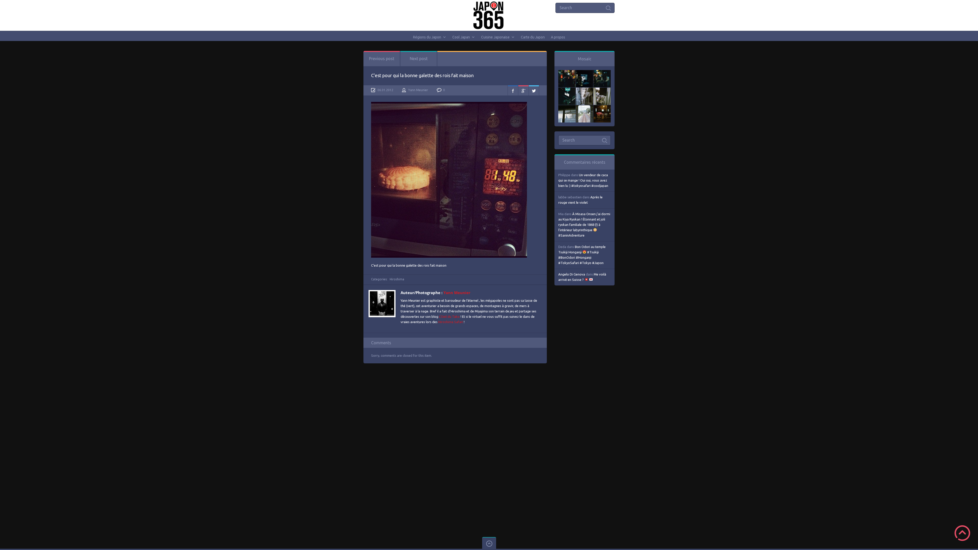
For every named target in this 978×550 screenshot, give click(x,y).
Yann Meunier (418, 90)
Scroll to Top (962, 533)
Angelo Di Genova (571, 274)
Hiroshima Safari (450, 322)
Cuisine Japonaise (495, 37)
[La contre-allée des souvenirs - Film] (567, 72)
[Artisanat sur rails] (602, 90)
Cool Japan (461, 37)
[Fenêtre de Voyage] (584, 107)
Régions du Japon (427, 37)
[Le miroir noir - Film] (602, 72)
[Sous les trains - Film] (602, 107)
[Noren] (567, 107)
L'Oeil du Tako (449, 316)
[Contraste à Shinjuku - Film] (567, 90)
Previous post (381, 58)
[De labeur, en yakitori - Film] (584, 72)
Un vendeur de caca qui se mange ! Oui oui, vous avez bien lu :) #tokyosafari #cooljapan (583, 180)
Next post (419, 58)
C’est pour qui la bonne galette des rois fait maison (422, 75)
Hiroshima (397, 279)
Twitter (534, 90)
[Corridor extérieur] (584, 90)
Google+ (523, 90)
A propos (558, 37)
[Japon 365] (489, 15)
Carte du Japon (533, 37)
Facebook (513, 90)
